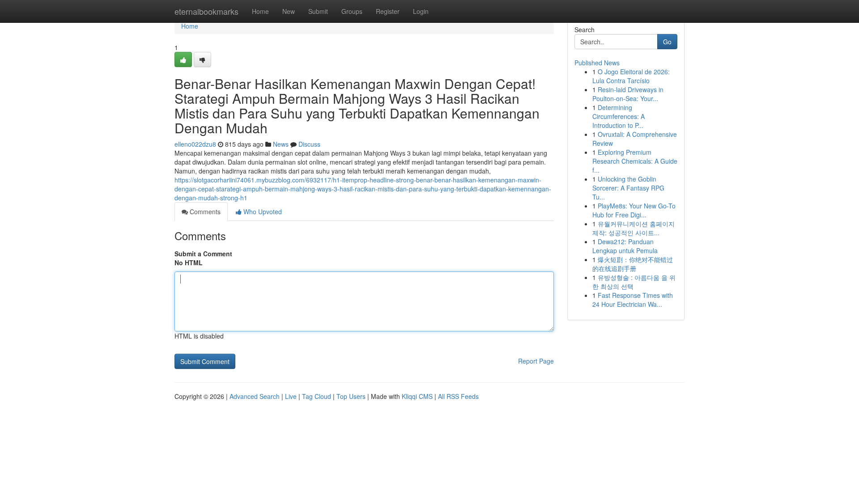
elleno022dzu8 (195, 144)
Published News (597, 62)
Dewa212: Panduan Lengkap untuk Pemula (625, 246)
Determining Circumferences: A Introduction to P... (618, 116)
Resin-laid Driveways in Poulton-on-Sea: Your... (627, 94)
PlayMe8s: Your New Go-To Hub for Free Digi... (634, 210)
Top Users (351, 396)
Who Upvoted (262, 211)
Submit (318, 11)
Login (421, 11)
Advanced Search (255, 396)
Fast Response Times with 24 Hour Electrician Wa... (632, 300)
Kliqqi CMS (417, 396)
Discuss (309, 144)
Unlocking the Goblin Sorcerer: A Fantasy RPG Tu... (628, 187)
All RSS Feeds (458, 396)
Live (291, 396)
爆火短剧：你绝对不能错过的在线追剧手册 (632, 264)
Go (667, 41)
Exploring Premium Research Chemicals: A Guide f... (634, 161)
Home (260, 11)
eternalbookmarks (206, 11)
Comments (204, 211)
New (288, 11)
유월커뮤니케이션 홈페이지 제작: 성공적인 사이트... (633, 228)
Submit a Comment (203, 253)
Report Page (536, 360)
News (281, 144)
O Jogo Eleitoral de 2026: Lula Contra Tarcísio (631, 76)
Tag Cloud (316, 396)
